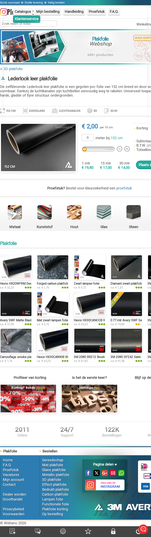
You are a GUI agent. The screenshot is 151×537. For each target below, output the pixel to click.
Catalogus (23, 11)
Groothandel (12, 499)
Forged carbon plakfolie (53, 283)
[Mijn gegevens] (63, 533)
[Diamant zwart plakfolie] (126, 279)
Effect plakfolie (54, 484)
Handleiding (74, 11)
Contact (9, 484)
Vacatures (11, 475)
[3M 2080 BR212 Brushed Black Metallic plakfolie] (90, 352)
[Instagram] (5, 14)
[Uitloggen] (138, 533)
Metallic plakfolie (55, 475)
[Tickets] (38, 533)
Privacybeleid (13, 509)
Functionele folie (55, 504)
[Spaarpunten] (88, 533)
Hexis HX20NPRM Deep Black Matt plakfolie (31, 283)
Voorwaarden (13, 514)
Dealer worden (14, 494)
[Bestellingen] (12, 533)
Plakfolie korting (55, 509)
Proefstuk (97, 11)
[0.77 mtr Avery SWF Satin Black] (126, 315)
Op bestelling (52, 514)
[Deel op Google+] (104, 475)
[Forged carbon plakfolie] (53, 279)
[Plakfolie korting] (28, 412)
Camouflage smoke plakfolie (19, 357)
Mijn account (13, 480)
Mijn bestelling (48, 11)
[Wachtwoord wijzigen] (113, 533)
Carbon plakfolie (55, 494)
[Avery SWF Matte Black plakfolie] (16, 315)
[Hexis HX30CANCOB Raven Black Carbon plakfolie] (90, 315)
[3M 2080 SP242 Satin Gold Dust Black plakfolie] (126, 352)
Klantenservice (27, 19)
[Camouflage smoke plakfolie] (16, 352)
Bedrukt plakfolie (55, 489)
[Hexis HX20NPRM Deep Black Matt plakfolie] (16, 279)
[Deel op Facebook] (88, 475)
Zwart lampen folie (86, 283)
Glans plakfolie (54, 470)
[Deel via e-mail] (112, 475)
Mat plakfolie (52, 465)
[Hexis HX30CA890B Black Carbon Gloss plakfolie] (53, 352)
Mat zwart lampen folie (52, 320)
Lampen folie (52, 499)
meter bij (109, 138)
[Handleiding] (89, 412)
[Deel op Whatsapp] (120, 475)
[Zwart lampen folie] (90, 279)
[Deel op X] (95, 475)
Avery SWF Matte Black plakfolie (22, 320)
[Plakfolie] (3, 79)
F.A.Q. (114, 11)
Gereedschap (52, 460)
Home (8, 460)
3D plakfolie (13, 69)
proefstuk (124, 188)
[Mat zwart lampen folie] (53, 315)
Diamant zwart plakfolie (126, 283)
